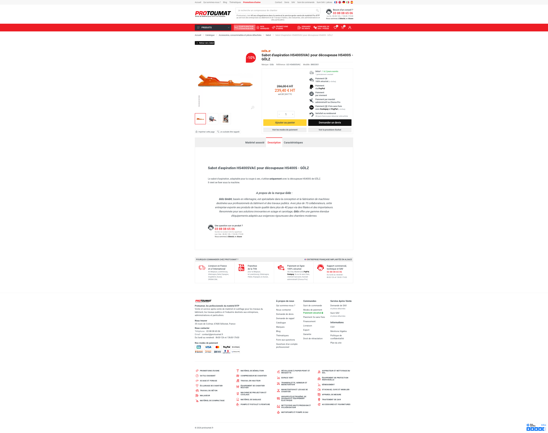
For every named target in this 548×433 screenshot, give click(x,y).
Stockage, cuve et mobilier (335, 389)
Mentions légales (338, 331)
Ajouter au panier (285, 122)
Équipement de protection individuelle (335, 379)
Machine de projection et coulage (253, 393)
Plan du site (336, 343)
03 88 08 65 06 (343, 13)
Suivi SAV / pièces (324, 2)
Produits (207, 27)
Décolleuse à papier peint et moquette (295, 372)
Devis (286, 2)
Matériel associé (254, 142)
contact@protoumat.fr (212, 334)
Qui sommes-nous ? (212, 2)
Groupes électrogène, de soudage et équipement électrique (293, 398)
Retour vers (206, 43)
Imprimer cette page (206, 132)
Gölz (272, 64)
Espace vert (287, 378)
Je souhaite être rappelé (229, 132)
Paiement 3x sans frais (314, 317)
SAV (293, 2)
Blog (225, 2)
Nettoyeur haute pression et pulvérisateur (296, 406)
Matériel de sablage (251, 399)
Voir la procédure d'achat (330, 130)
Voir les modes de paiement (285, 130)
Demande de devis (285, 314)
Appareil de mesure (331, 394)
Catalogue (281, 322)
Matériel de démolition (252, 371)
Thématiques (235, 2)
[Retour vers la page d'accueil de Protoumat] (213, 14)
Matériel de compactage (212, 400)
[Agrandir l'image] (252, 107)
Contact (278, 2)
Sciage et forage (208, 381)
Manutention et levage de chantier (294, 390)
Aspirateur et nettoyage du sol (336, 372)
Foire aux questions (285, 340)
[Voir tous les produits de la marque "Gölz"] (266, 51)
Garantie (307, 334)
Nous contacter (283, 310)
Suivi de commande (305, 2)
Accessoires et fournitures (336, 404)
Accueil (198, 2)
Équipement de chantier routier (253, 387)
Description (274, 142)
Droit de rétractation (313, 338)
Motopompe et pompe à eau (294, 412)
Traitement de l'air (331, 399)
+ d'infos (332, 81)
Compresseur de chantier (254, 376)
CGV (332, 327)
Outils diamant (208, 376)
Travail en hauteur (251, 381)
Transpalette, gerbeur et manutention (294, 384)
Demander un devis (330, 122)
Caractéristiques (293, 142)
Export (306, 330)
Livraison (307, 325)
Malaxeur (205, 395)
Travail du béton (208, 390)
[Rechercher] (317, 10)
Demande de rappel (285, 318)
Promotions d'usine (209, 371)
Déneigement (328, 384)
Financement (309, 321)
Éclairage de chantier (211, 386)
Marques (280, 327)
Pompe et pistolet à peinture (255, 404)
